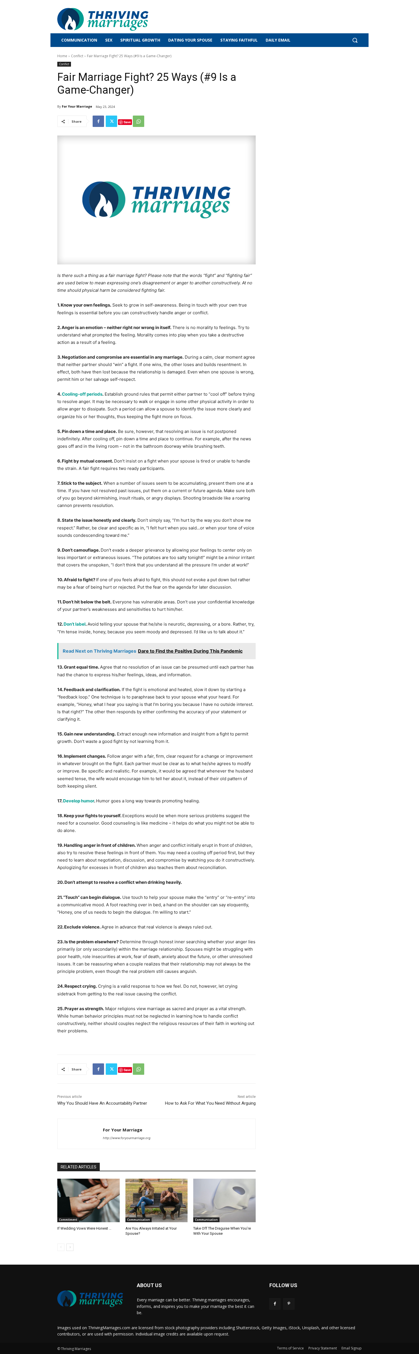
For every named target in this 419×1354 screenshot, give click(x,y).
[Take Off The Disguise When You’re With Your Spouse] (224, 1200)
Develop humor (78, 801)
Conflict (77, 56)
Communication (138, 1220)
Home (62, 56)
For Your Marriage (77, 106)
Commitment (68, 1220)
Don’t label (75, 624)
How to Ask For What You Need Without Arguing (210, 1103)
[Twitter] (111, 121)
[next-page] (70, 1247)
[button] (355, 40)
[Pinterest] (288, 1303)
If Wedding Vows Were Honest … (84, 1228)
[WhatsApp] (138, 121)
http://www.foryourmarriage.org (126, 1138)
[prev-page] (60, 1247)
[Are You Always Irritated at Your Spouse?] (156, 1200)
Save (127, 122)
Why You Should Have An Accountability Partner (102, 1103)
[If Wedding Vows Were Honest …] (88, 1200)
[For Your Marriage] (80, 1134)
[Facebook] (98, 121)
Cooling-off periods (82, 394)
